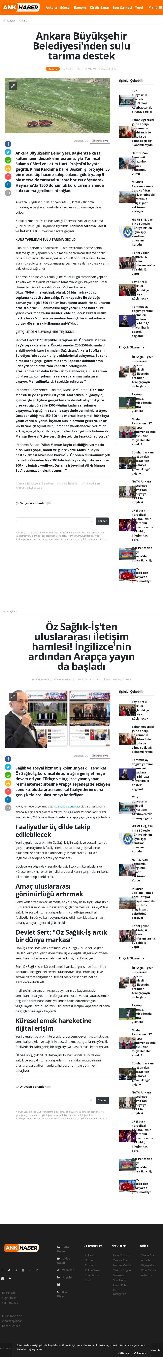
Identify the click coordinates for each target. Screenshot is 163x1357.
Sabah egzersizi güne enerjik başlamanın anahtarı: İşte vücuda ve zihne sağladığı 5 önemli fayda (143, 132)
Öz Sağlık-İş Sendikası (67, 806)
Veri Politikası (10, 1302)
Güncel (65, 7)
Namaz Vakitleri (123, 1265)
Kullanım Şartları (12, 1316)
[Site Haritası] (4, 1278)
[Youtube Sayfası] (24, 1270)
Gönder (102, 521)
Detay (125, 1353)
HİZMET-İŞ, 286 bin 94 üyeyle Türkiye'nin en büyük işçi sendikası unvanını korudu (142, 232)
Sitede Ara (147, 1255)
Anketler (146, 1260)
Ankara (51, 7)
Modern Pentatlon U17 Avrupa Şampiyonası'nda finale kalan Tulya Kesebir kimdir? (143, 431)
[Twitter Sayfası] (10, 1270)
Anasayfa (9, 20)
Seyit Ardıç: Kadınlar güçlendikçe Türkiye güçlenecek (140, 290)
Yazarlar (67, 1270)
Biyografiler (148, 1265)
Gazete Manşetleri (119, 1292)
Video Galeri (63, 1261)
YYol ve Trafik (121, 1260)
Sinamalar (119, 1275)
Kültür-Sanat (99, 7)
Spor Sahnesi (122, 7)
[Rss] (38, 1270)
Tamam (141, 1353)
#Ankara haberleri (68, 483)
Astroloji (146, 1275)
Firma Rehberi (122, 1285)
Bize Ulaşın (62, 1294)
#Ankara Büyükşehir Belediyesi (35, 483)
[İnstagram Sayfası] (17, 1270)
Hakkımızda (9, 1293)
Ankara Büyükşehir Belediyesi (39, 202)
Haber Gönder (11, 1326)
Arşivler (67, 1277)
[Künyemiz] (59, 1285)
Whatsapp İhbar (12, 1321)
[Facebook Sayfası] (3, 1270)
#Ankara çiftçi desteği (29, 487)
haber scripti (7, 1352)
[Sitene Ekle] (11, 1278)
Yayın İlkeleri (9, 1298)
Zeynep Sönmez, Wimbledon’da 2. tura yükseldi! (142, 402)
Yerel (139, 7)
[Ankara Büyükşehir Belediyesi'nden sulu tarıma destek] (57, 105)
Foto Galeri (63, 1249)
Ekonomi (80, 7)
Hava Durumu (122, 1255)
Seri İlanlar (119, 1280)
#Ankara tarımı (91, 483)
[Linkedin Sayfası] (31, 1270)
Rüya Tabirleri (149, 1270)
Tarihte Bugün (122, 1270)
